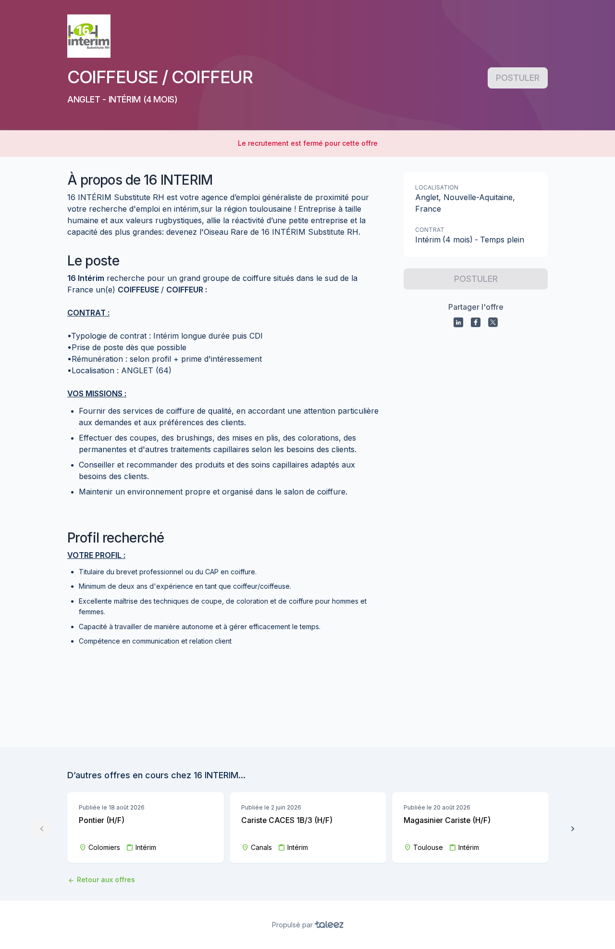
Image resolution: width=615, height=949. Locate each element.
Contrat (429, 229)
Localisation (436, 187)
